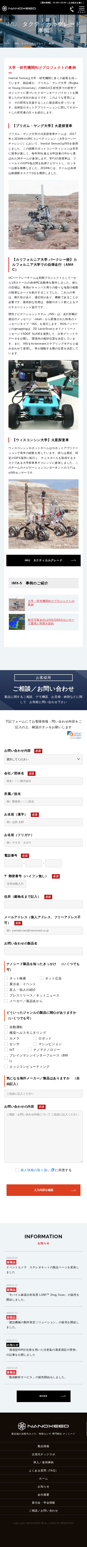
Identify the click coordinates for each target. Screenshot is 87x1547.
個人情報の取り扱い (35, 1170)
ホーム (43, 1478)
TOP (7, 43)
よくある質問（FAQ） (43, 1470)
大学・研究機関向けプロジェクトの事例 (51, 602)
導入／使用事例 (43, 1462)
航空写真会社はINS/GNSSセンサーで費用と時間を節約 (51, 621)
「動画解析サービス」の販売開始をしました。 (36, 1377)
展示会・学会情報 (43, 1502)
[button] (75, 735)
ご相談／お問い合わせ (43, 1510)
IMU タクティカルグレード (44, 560)
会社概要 (43, 1494)
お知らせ (43, 1486)
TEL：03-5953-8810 (72, 9)
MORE (43, 1396)
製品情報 (43, 1446)
